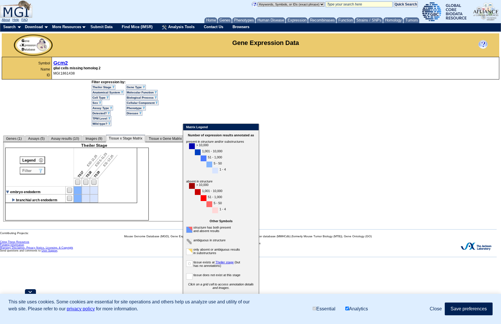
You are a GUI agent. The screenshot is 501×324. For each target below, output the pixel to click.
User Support (49, 250)
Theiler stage (224, 262)
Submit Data (101, 27)
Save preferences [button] (469, 308)
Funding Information (12, 244)
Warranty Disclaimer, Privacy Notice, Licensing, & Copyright (36, 247)
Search (9, 27)
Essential (325, 308)
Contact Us (213, 27)
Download (34, 27)
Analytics (358, 308)
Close (253, 127)
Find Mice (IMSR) (137, 27)
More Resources (66, 27)
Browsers (241, 27)
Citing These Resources (14, 241)
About (6, 19)
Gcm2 (60, 63)
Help (15, 19)
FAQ (24, 19)
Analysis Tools (181, 27)
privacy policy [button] (81, 308)
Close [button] (436, 308)
